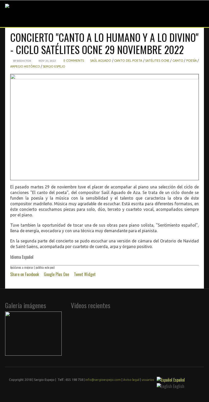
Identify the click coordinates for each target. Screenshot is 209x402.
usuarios (148, 379)
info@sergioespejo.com (103, 379)
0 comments (73, 60)
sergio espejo (54, 66)
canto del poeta (128, 60)
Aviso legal (131, 379)
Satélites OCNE (157, 60)
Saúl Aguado (100, 60)
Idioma (16, 257)
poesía (191, 60)
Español (178, 380)
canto (178, 60)
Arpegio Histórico (25, 66)
